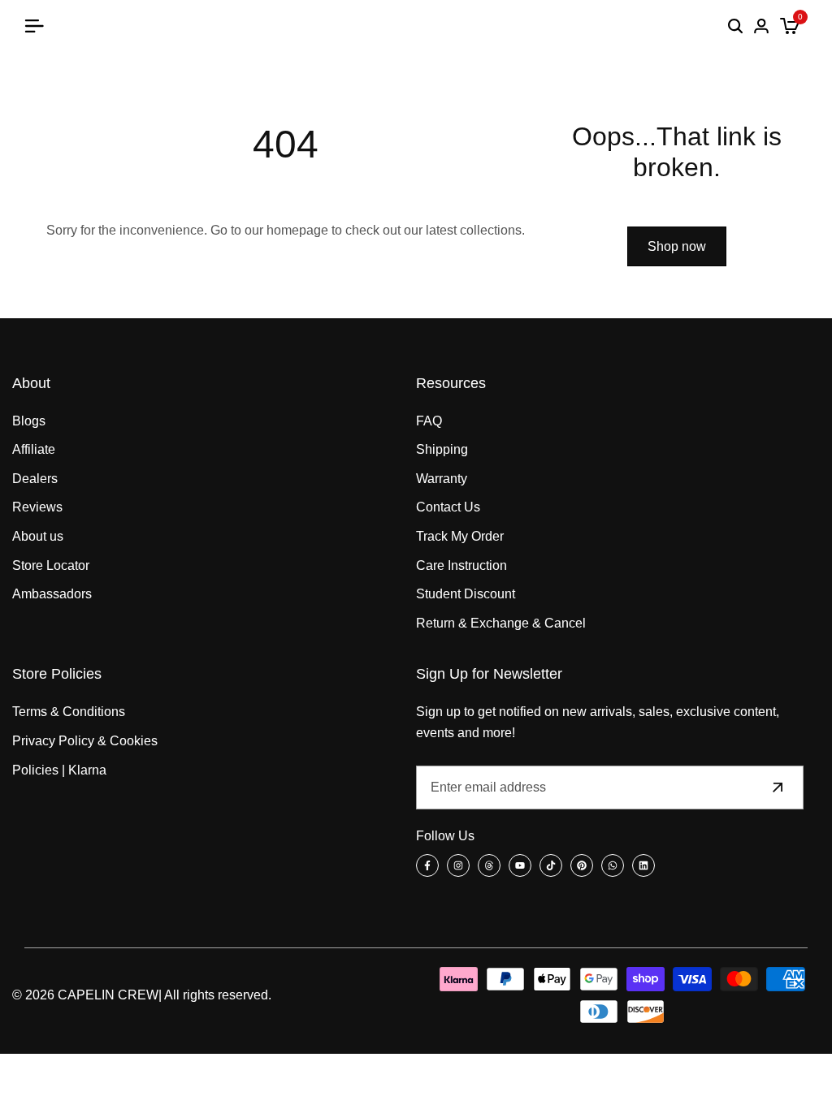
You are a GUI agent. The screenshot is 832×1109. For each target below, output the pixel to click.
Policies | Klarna (59, 770)
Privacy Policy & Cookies (85, 741)
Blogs (29, 421)
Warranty (441, 478)
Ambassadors (52, 594)
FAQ (429, 421)
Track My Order (460, 536)
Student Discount (465, 594)
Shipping (442, 449)
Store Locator (50, 565)
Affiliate (33, 449)
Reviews (37, 507)
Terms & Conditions (68, 711)
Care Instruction (461, 565)
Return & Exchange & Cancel (501, 623)
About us (37, 536)
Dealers (35, 478)
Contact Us (448, 507)
